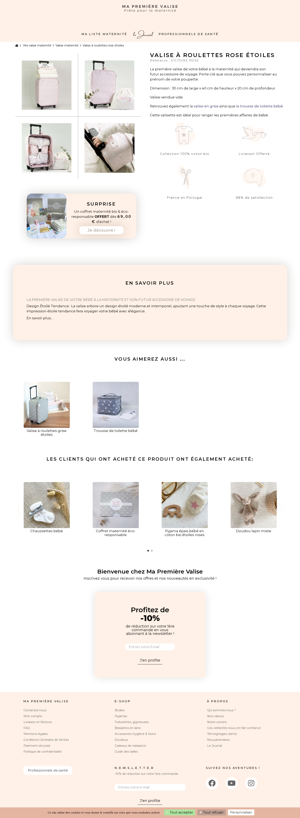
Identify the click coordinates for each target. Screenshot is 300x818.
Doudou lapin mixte (253, 531)
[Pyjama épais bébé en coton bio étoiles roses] (185, 505)
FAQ (26, 728)
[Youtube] (232, 783)
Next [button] (281, 509)
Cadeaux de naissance (130, 746)
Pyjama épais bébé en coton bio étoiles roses (184, 533)
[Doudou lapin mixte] (254, 505)
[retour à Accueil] (16, 45)
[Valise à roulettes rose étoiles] (46, 85)
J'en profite (150, 660)
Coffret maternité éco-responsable (116, 533)
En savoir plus (150, 283)
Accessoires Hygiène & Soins (135, 734)
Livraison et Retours (37, 722)
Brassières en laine (128, 728)
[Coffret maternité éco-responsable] (116, 505)
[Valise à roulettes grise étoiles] (47, 404)
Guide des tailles (126, 751)
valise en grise (206, 106)
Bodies (119, 710)
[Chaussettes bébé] (47, 505)
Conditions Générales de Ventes (46, 740)
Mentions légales (35, 734)
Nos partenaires (218, 740)
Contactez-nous (34, 710)
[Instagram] (251, 783)
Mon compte (32, 716)
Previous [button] (18, 509)
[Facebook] (212, 783)
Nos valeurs (215, 716)
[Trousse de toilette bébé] (116, 404)
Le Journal (214, 746)
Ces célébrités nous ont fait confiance (234, 728)
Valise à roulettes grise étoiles (47, 433)
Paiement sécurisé (36, 746)
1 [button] (148, 551)
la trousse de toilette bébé (259, 106)
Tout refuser (213, 812)
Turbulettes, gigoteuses (132, 722)
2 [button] (152, 551)
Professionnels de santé (48, 770)
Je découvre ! (101, 230)
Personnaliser (241, 812)
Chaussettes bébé (46, 531)
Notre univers (217, 722)
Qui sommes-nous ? (221, 710)
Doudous (121, 740)
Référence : (160, 60)
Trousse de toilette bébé (116, 431)
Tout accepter (181, 812)
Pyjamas (121, 716)
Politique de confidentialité (42, 751)
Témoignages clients (222, 734)
